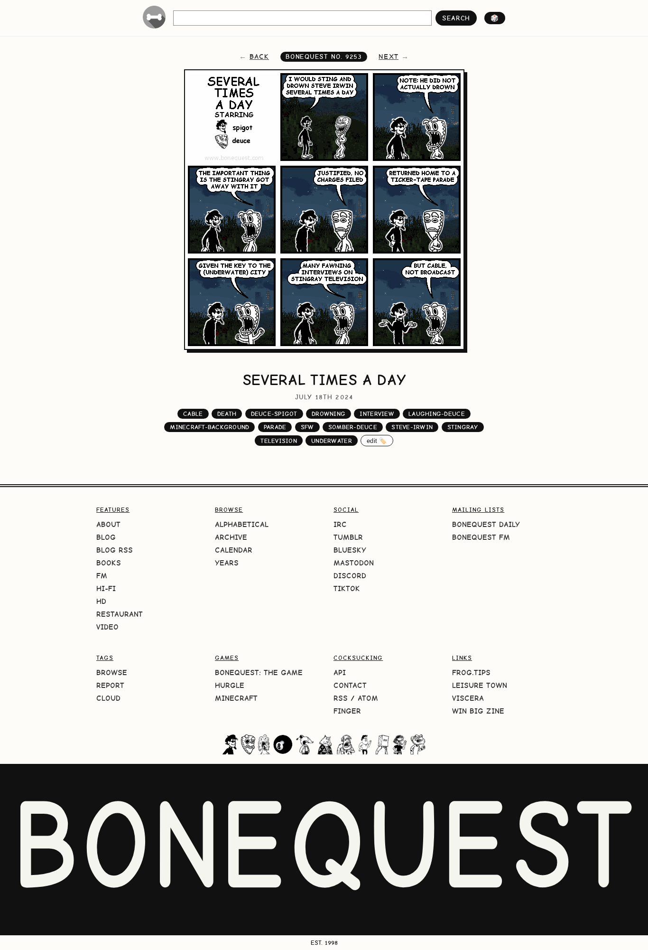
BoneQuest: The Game (259, 672)
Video (107, 626)
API (339, 672)
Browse (111, 672)
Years (227, 562)
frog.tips (471, 672)
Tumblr (348, 537)
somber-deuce (352, 427)
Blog (106, 537)
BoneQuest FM (481, 537)
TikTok (346, 588)
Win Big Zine (478, 710)
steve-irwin (412, 427)
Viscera (468, 698)
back (259, 56)
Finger (347, 710)
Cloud (108, 698)
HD (101, 601)
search (456, 18)
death (226, 413)
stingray (462, 427)
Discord (349, 575)
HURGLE (229, 685)
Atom (368, 698)
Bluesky (349, 550)
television (278, 440)
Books (108, 562)
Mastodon (353, 562)
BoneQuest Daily (486, 524)
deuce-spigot (274, 413)
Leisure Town (479, 685)
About (108, 524)
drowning (328, 413)
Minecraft (236, 698)
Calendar (233, 550)
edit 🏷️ (377, 440)
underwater (331, 440)
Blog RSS (114, 550)
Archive (231, 537)
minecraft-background (209, 427)
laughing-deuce (436, 413)
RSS (340, 698)
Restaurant (119, 614)
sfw (307, 427)
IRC (340, 524)
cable (193, 413)
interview (377, 413)
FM (101, 575)
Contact (350, 685)
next (388, 56)
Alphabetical (241, 524)
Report (110, 685)
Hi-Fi (106, 588)
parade (275, 427)
